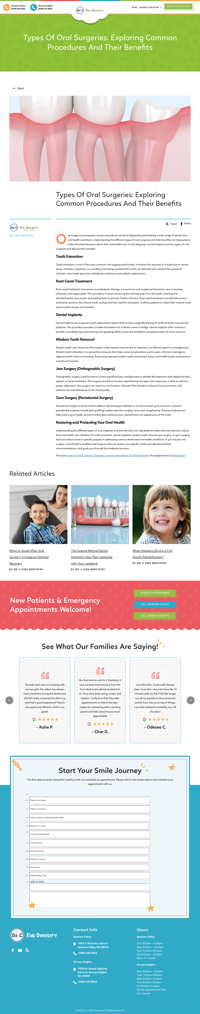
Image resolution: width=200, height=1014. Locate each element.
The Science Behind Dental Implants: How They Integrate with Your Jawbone (91, 557)
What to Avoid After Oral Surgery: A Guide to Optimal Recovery (29, 557)
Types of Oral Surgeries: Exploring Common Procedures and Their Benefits (107, 455)
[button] (179, 7)
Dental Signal (177, 455)
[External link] (9, 700)
